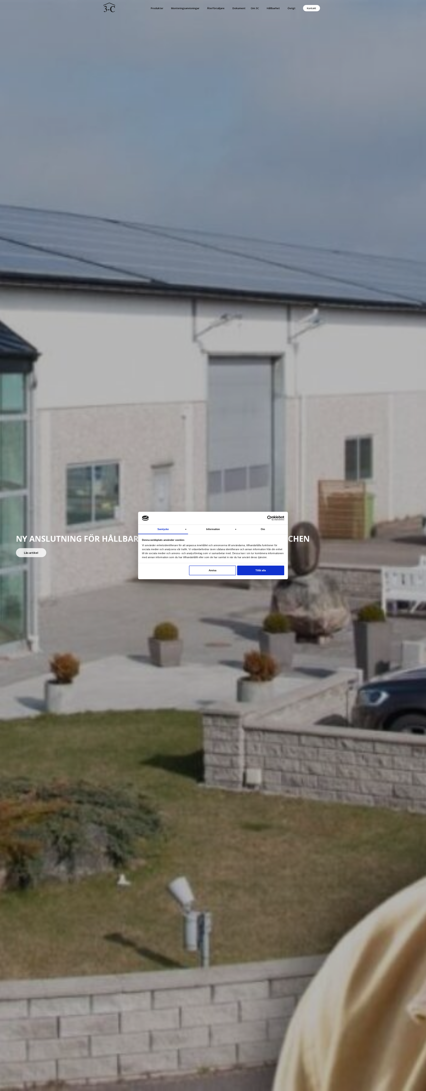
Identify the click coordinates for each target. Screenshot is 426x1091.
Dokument (238, 8)
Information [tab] (213, 529)
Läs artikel (31, 553)
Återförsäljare (215, 8)
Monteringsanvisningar (185, 8)
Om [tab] (263, 529)
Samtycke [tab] (163, 529)
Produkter (157, 8)
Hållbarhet (273, 8)
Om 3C (255, 8)
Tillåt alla (260, 570)
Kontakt (311, 8)
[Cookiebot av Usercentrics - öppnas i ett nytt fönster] (269, 518)
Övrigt (291, 8)
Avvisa (212, 570)
